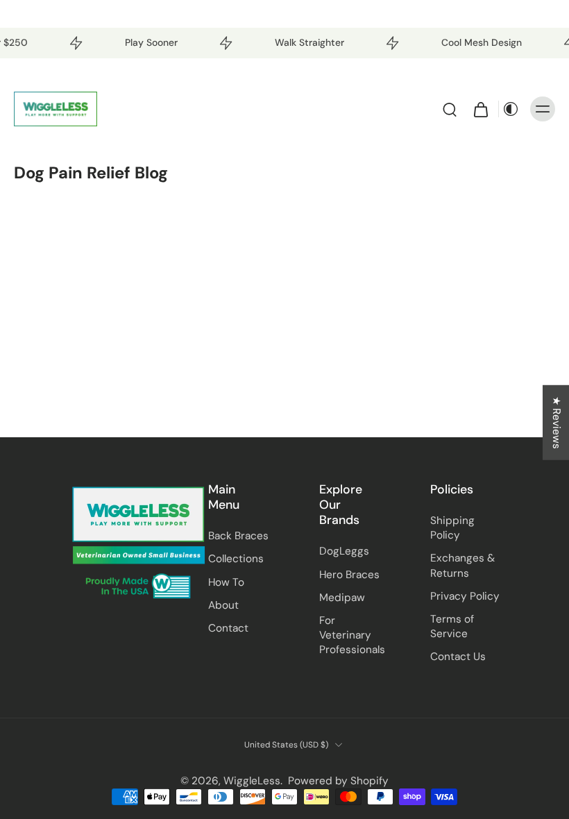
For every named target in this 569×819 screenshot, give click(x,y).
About (223, 605)
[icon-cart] (480, 109)
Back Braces (238, 536)
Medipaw (342, 598)
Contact (228, 628)
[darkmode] (510, 109)
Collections (236, 559)
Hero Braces (349, 575)
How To (226, 582)
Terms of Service (452, 626)
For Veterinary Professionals (352, 635)
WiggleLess (251, 781)
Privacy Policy (465, 596)
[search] (449, 109)
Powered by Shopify (338, 781)
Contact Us (458, 657)
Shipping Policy (452, 528)
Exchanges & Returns (462, 565)
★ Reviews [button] (556, 422)
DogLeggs (344, 551)
